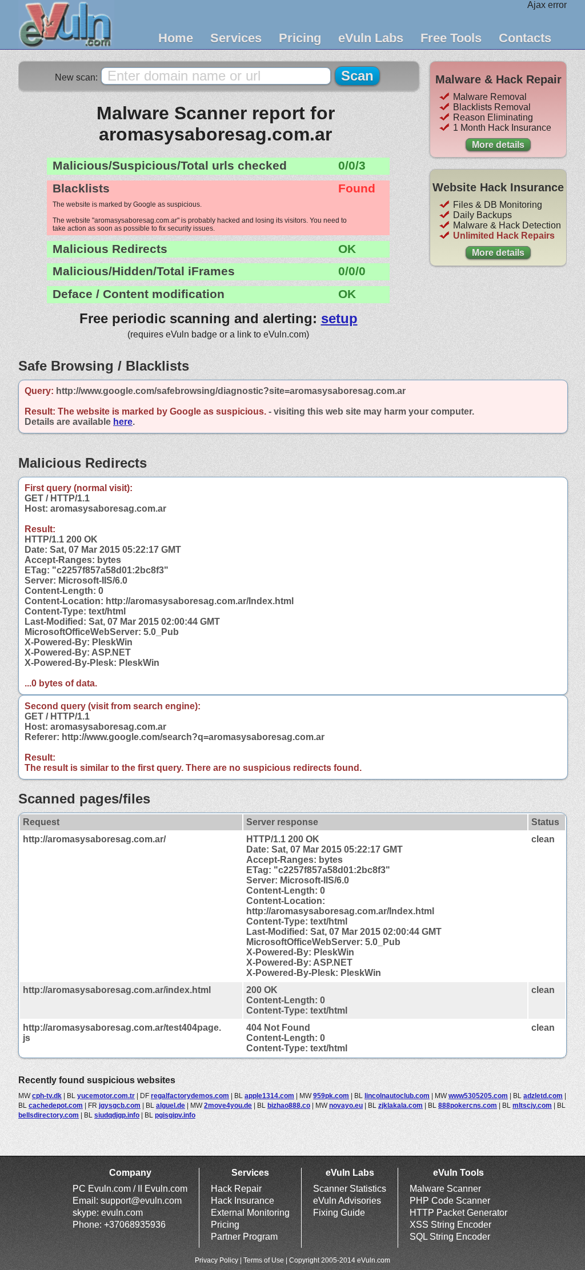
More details (498, 145)
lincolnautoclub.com (397, 1096)
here (123, 422)
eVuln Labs (370, 38)
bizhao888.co (288, 1106)
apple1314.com (269, 1096)
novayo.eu (346, 1106)
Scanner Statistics (349, 1188)
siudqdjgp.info (116, 1115)
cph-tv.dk (47, 1096)
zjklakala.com (400, 1106)
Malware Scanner (445, 1188)
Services (236, 38)
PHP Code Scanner (450, 1200)
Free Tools (451, 38)
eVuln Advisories (347, 1200)
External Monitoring (250, 1212)
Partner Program (244, 1236)
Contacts (525, 38)
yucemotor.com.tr (106, 1096)
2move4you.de (228, 1106)
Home (175, 38)
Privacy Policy (216, 1260)
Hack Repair (236, 1188)
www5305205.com (478, 1096)
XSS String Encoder (450, 1224)
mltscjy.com (532, 1106)
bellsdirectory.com (48, 1115)
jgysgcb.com (120, 1106)
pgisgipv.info (175, 1115)
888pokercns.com (467, 1106)
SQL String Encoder (450, 1236)
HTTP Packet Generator (458, 1212)
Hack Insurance (242, 1200)
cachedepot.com (56, 1106)
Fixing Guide (339, 1212)
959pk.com (331, 1096)
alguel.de (170, 1106)
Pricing (300, 38)
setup (339, 318)
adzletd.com (543, 1096)
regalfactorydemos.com (190, 1096)
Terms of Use (263, 1260)
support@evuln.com (141, 1200)
